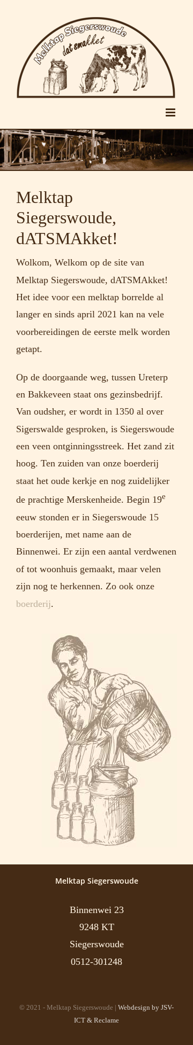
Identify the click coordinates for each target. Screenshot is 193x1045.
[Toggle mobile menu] (171, 112)
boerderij (33, 603)
